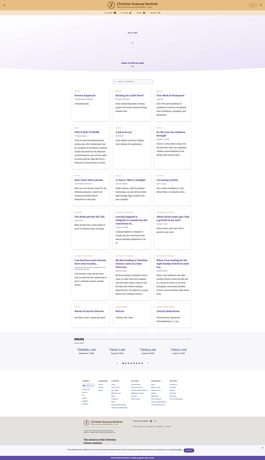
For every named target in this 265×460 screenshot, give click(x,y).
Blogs (113, 396)
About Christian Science (158, 402)
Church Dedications (168, 311)
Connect (86, 381)
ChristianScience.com (158, 404)
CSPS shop (173, 396)
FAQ (83, 395)
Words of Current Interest (89, 311)
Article (78, 91)
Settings (173, 381)
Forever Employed (85, 95)
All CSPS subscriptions (176, 399)
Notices (120, 311)
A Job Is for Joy (124, 132)
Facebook (85, 401)
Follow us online (140, 421)
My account (173, 384)
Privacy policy (149, 426)
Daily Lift (153, 393)
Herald (100, 390)
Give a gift (173, 393)
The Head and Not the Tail (89, 216)
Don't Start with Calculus (89, 180)
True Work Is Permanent (170, 95)
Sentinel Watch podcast (118, 404)
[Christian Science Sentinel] (132, 5)
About (153, 384)
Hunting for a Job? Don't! (130, 95)
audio (119, 407)
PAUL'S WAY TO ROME (87, 132)
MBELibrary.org (155, 387)
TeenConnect (115, 387)
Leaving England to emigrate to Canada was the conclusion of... (132, 220)
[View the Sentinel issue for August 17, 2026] (178, 349)
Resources (156, 381)
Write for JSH (86, 389)
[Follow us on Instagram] (155, 421)
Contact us (89, 385)
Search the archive (137, 387)
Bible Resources (116, 393)
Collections (114, 399)
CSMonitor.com (156, 390)
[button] (117, 363)
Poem (77, 128)
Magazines (103, 381)
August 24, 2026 (148, 353)
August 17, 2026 (178, 353)
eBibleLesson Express (137, 393)
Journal (100, 384)
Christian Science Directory (139, 390)
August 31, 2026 (117, 353)
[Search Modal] (260, 5)
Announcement (122, 307)
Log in (252, 5)
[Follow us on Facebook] (151, 421)
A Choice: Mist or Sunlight (130, 180)
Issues (79, 339)
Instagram (85, 404)
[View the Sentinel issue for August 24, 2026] (147, 349)
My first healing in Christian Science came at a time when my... (132, 264)
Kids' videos (114, 390)
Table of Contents (125, 81)
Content (115, 381)
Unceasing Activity (167, 180)
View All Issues (79, 343)
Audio (113, 402)
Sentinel (100, 387)
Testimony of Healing (124, 212)
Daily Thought (135, 399)
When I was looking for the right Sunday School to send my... (173, 264)
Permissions (159, 426)
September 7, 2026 (86, 353)
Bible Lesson (155, 396)
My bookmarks (135, 384)
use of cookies (176, 449)
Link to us (85, 392)
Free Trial (172, 390)
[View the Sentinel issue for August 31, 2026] (117, 349)
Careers (84, 398)
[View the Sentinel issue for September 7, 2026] (86, 349)
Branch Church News (165, 307)
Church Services (156, 399)
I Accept (189, 450)
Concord (134, 396)
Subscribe (173, 387)
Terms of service (138, 426)
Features (135, 381)
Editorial (160, 176)
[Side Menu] (4, 5)
